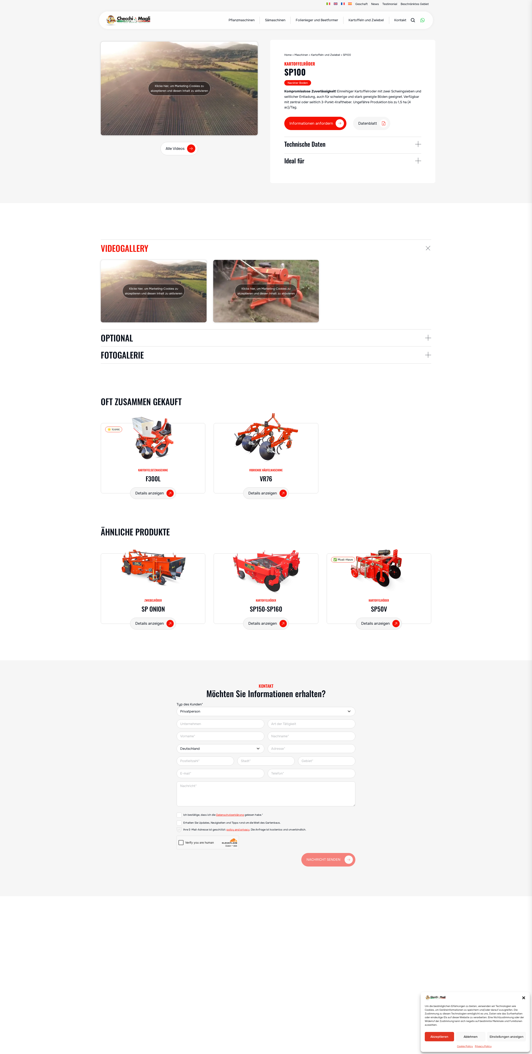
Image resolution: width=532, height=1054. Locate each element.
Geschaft (361, 4)
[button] (524, 998)
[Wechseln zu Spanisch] (350, 4)
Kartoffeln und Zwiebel (366, 20)
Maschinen (301, 55)
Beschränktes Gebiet (415, 4)
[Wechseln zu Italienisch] (328, 4)
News (375, 4)
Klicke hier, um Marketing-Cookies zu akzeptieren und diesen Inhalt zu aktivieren (179, 88)
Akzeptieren (439, 1037)
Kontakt (400, 20)
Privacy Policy (483, 1046)
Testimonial (389, 4)
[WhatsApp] (422, 20)
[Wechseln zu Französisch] (342, 4)
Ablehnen (471, 1037)
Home (288, 55)
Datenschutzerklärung (230, 815)
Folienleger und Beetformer (317, 20)
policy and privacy (238, 829)
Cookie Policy (465, 1046)
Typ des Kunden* (190, 704)
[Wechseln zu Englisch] (335, 4)
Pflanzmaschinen (242, 20)
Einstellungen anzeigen (506, 1037)
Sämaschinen (275, 20)
